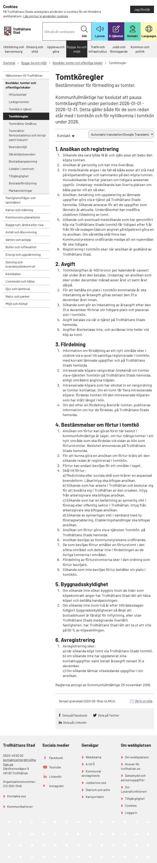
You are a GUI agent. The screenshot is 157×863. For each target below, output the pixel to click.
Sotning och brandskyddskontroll (20, 264)
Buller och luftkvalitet (21, 247)
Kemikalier (13, 274)
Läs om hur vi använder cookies (45, 16)
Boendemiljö (18, 147)
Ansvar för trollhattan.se (130, 766)
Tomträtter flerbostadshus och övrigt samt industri (27, 135)
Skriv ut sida (143, 701)
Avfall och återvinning (21, 232)
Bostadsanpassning (23, 161)
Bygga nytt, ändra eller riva (24, 225)
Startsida (9, 63)
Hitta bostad (17, 94)
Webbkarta (93, 757)
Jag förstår (142, 9)
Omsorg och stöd (34, 49)
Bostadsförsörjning (23, 183)
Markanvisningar (20, 190)
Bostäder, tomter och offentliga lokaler (78, 63)
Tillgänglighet (19, 176)
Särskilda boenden (22, 154)
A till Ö (90, 764)
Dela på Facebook (74, 715)
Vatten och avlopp (18, 240)
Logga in (131, 812)
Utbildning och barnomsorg (13, 49)
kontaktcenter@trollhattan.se (19, 762)
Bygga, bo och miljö (77, 49)
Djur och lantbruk (18, 289)
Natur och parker (18, 296)
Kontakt (64, 135)
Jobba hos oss (96, 782)
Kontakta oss (16, 796)
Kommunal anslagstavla (91, 773)
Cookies (131, 805)
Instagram (56, 786)
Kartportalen (95, 797)
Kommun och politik (140, 49)
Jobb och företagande (119, 49)
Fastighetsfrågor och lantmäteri (21, 200)
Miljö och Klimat (17, 304)
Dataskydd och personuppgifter (133, 777)
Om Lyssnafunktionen (134, 789)
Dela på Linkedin (75, 722)
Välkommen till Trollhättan (24, 75)
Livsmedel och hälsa (20, 281)
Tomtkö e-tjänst (20, 109)
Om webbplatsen (137, 757)
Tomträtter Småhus (23, 123)
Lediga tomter (19, 102)
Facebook (56, 758)
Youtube (55, 767)
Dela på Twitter (108, 715)
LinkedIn (55, 776)
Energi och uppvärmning (23, 254)
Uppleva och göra (56, 49)
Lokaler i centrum (21, 169)
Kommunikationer (20, 806)
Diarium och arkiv (98, 790)
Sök (84, 36)
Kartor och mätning (19, 210)
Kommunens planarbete (23, 217)
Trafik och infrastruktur (98, 49)
